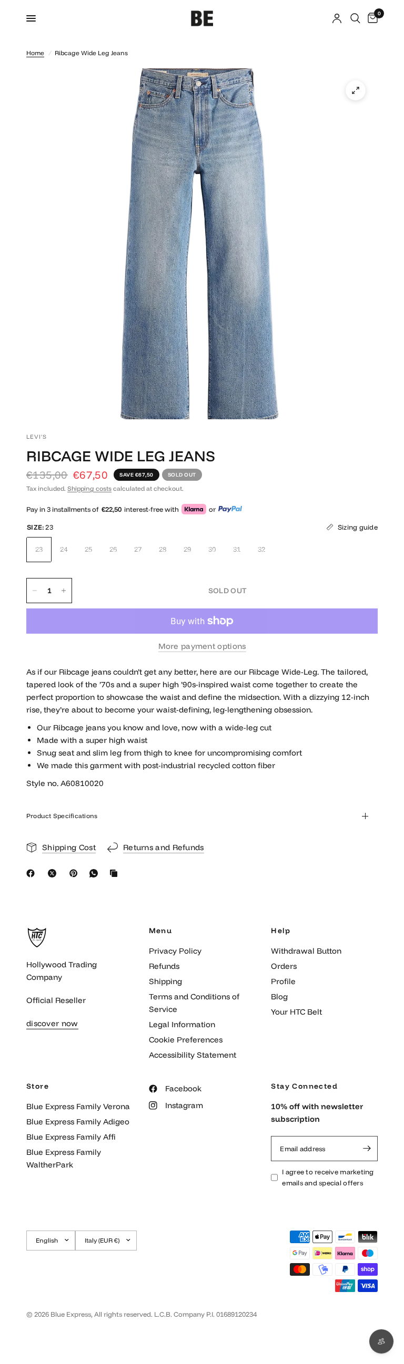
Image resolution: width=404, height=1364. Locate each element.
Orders (284, 966)
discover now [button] (52, 1023)
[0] (371, 18)
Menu (161, 930)
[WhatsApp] (95, 873)
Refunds (164, 966)
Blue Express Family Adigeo (77, 1122)
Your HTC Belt (296, 1012)
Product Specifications (61, 816)
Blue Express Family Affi (71, 1137)
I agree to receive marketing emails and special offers (327, 1177)
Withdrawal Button (306, 951)
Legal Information (182, 1024)
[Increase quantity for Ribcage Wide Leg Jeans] (64, 590)
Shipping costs (89, 488)
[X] (54, 873)
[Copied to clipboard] (115, 873)
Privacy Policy (175, 951)
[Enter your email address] (367, 1148)
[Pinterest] (75, 873)
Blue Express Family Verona (78, 1106)
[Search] (355, 18)
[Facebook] (32, 873)
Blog (279, 996)
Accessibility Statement (192, 1055)
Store (37, 1086)
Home (35, 53)
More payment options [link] (202, 646)
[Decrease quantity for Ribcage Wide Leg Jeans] (35, 590)
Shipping (165, 981)
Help (280, 930)
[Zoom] (356, 90)
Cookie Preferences (186, 1040)
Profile (283, 981)
